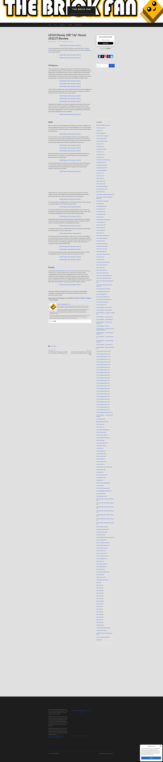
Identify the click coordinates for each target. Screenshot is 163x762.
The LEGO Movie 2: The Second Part (104, 633)
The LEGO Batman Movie (102, 627)
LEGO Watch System (101, 564)
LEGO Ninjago (99, 451)
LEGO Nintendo (99, 453)
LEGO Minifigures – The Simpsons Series (105, 347)
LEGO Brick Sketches (101, 165)
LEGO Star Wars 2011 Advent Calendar (105, 498)
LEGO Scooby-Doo (100, 474)
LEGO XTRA (99, 574)
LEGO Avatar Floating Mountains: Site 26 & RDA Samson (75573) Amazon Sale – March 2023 (81, 352)
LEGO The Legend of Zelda (102, 542)
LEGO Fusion (99, 233)
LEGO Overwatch (100, 461)
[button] (160, 746)
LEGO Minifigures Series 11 (102, 353)
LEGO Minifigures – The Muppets (103, 344)
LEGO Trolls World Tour (101, 556)
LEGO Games (99, 240)
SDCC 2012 (99, 585)
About (55, 24)
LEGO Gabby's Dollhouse (102, 235)
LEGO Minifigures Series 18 (102, 372)
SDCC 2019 (99, 603)
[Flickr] (55, 321)
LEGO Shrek (99, 480)
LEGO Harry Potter (100, 246)
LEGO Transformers (100, 553)
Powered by (102, 48)
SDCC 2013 (99, 587)
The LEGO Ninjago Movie (102, 637)
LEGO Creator (99, 183)
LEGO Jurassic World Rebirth (102, 278)
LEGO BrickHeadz (100, 167)
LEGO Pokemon (99, 469)
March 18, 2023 (52, 41)
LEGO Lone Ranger (100, 294)
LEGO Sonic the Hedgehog (102, 482)
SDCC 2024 (99, 617)
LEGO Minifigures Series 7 (102, 404)
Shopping (98, 625)
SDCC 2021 (99, 609)
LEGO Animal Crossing (101, 135)
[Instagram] (53, 321)
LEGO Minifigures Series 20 (102, 377)
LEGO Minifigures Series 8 (102, 407)
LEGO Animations (100, 138)
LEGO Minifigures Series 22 (102, 383)
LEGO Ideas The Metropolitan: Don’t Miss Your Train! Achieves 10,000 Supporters (58, 352)
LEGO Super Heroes (100, 529)
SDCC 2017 (99, 598)
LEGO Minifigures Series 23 (102, 385)
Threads (51, 300)
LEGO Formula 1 (100, 225)
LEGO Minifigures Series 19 (102, 375)
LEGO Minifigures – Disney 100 (103, 310)
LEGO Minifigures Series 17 (102, 369)
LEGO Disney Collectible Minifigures (104, 194)
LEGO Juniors (99, 267)
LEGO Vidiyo (99, 561)
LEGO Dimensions (100, 189)
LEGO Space (99, 485)
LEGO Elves (99, 217)
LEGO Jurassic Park (100, 270)
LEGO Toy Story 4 (100, 550)
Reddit (56, 300)
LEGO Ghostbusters (100, 243)
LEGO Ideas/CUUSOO (101, 262)
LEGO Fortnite (99, 227)
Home (49, 24)
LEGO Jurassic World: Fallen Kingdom (104, 280)
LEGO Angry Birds (100, 133)
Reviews (70, 24)
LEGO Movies (99, 440)
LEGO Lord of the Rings (101, 296)
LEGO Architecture (100, 141)
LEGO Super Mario (100, 532)
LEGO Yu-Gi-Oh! (100, 577)
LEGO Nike (98, 448)
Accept (151, 758)
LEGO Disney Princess (101, 201)
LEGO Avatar (99, 146)
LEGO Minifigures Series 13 (102, 359)
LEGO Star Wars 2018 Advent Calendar (105, 522)
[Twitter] (51, 321)
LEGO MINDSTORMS (101, 302)
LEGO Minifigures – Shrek (102, 326)
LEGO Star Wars (100, 496)
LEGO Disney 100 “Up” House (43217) (65, 271)
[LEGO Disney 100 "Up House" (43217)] (70, 45)
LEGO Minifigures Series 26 (102, 393)
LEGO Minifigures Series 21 (102, 380)
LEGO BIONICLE (100, 149)
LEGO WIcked (99, 569)
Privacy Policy (83, 710)
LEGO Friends (99, 230)
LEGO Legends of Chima (101, 291)
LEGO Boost (99, 157)
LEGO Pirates (99, 464)
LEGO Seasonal (99, 477)
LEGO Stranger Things (101, 526)
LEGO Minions (99, 419)
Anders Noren (107, 753)
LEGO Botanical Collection (102, 159)
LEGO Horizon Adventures (102, 254)
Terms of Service (75, 710)
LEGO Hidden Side (100, 251)
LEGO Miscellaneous (101, 421)
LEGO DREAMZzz (100, 206)
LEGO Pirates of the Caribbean (103, 467)
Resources (62, 24)
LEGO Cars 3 (99, 173)
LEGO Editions (99, 211)
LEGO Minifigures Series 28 (102, 399)
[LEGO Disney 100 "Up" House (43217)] (70, 233)
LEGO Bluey (99, 151)
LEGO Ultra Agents (100, 558)
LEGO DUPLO (99, 209)
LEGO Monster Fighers (101, 435)
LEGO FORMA (99, 222)
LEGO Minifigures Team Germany (103, 412)
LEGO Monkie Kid (100, 432)
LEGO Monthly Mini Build (102, 437)
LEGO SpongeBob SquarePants (103, 490)
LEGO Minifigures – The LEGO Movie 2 (105, 336)
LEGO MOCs (99, 427)
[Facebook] (49, 321)
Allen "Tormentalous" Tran (65, 41)
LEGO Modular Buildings (101, 429)
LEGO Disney (53, 346)
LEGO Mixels (99, 424)
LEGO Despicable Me (101, 186)
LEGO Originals (99, 458)
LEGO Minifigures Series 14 (102, 361)
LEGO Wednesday (100, 566)
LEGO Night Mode (100, 445)
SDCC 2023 (99, 614)
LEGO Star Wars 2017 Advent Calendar (105, 518)
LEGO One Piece (100, 456)
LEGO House (99, 256)
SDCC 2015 (99, 593)
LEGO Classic (99, 181)
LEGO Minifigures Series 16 (102, 367)
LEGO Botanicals (100, 162)
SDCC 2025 (99, 619)
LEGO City (98, 178)
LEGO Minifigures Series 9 (102, 409)
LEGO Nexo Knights (100, 443)
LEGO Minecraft (100, 304)
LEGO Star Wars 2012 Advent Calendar (105, 502)
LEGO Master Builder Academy (103, 299)
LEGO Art (98, 143)
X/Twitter (82, 298)
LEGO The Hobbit (100, 540)
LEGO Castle (99, 175)
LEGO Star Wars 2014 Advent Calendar (105, 510)
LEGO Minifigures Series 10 (102, 351)
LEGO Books (99, 154)
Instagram (88, 298)
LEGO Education (100, 214)
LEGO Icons (99, 259)
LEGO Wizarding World (101, 572)
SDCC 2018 (99, 601)
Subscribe (105, 43)
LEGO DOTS (99, 203)
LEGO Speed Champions (101, 488)
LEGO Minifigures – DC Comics (103, 307)
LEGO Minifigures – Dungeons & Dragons (105, 312)
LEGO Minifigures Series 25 (102, 391)
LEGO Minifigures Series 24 (102, 388)
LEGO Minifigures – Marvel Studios (104, 319)
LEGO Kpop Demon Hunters (102, 288)
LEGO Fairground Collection (102, 219)
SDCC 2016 (99, 595)
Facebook (76, 298)
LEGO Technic (99, 534)
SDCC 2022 (99, 611)
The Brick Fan (81, 9)
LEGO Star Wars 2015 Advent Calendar (105, 514)
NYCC (97, 582)
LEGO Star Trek (99, 493)
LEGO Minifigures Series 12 (102, 356)
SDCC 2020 (99, 606)
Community (99, 127)
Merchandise (78, 24)
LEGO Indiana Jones (100, 264)
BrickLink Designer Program (102, 125)
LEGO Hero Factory (100, 248)
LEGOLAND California (101, 579)
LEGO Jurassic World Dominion (103, 275)
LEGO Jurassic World (101, 272)
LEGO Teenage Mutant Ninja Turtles (104, 537)
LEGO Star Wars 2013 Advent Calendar (105, 506)
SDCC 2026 (99, 622)
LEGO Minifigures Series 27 (102, 396)
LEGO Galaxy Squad (100, 238)
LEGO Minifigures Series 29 (102, 401)
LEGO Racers (99, 472)
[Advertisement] (69, 182)
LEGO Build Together (101, 170)
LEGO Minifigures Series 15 (102, 364)
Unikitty (98, 639)
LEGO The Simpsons (100, 548)
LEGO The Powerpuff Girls (102, 545)
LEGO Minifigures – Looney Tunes (103, 316)
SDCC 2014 (99, 590)
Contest (98, 130)
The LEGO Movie (100, 630)
